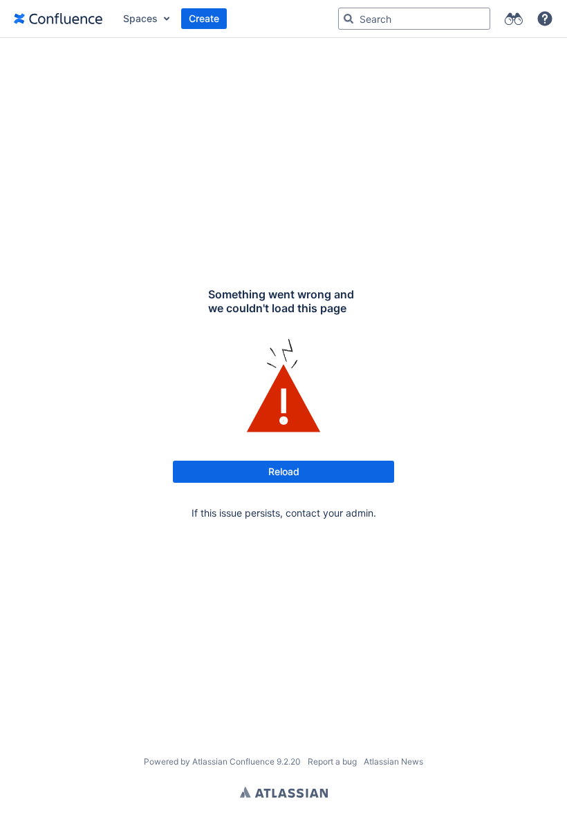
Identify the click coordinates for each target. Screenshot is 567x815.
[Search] (348, 18)
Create (204, 18)
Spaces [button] (140, 18)
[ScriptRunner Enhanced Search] (513, 19)
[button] (545, 19)
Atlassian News (393, 761)
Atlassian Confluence (233, 761)
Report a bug (332, 761)
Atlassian (284, 792)
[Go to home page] (58, 19)
